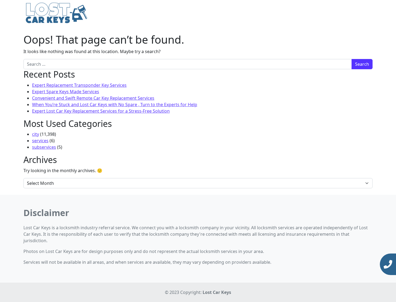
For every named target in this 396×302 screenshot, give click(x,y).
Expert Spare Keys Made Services (65, 92)
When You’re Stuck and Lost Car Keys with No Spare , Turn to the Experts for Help (114, 104)
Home (281, 13)
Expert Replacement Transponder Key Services (79, 85)
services (40, 141)
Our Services (304, 13)
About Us (334, 13)
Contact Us (359, 13)
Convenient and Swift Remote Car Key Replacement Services (93, 98)
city (35, 134)
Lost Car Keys (217, 292)
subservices (44, 147)
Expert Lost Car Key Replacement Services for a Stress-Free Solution (101, 111)
